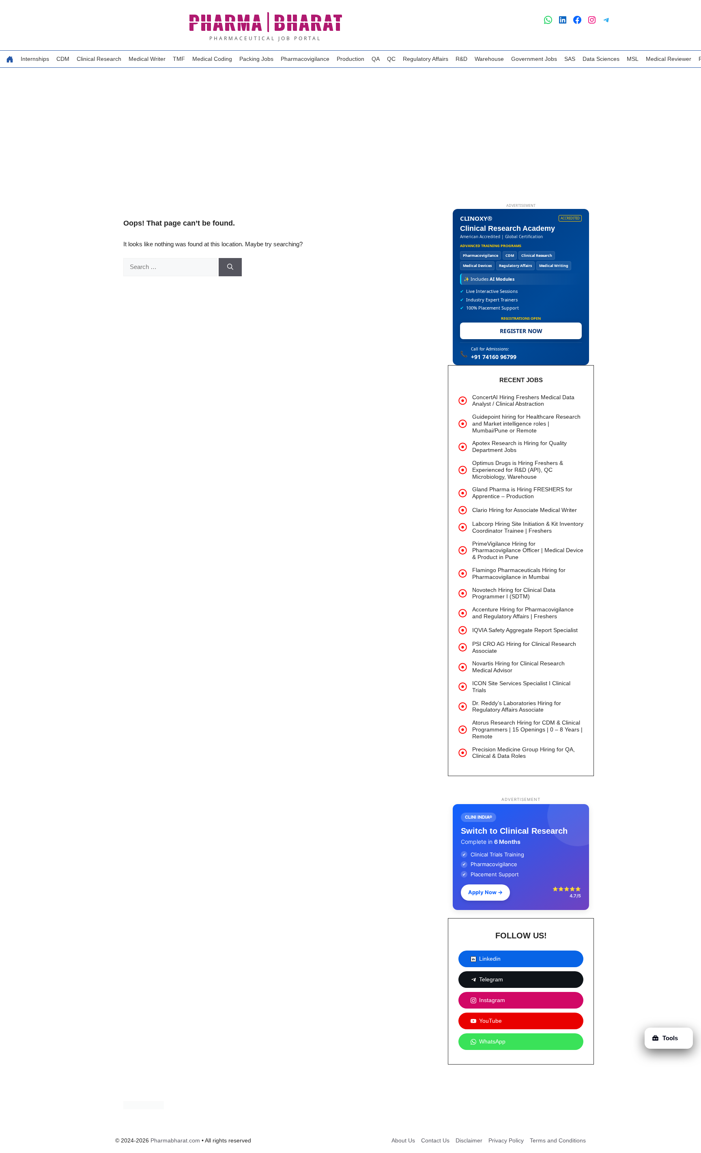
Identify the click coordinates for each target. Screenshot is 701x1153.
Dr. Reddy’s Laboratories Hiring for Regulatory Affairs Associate (516, 706)
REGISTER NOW (521, 331)
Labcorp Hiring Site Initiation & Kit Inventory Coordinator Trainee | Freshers (527, 527)
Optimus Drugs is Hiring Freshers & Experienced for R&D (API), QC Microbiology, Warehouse (517, 470)
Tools (670, 1038)
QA (376, 59)
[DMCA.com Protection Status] (143, 1107)
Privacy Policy (506, 1140)
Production (350, 59)
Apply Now (485, 892)
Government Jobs (534, 59)
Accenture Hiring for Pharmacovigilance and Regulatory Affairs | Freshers (523, 613)
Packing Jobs (256, 59)
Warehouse (489, 59)
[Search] (230, 267)
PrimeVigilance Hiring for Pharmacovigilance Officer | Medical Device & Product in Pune (527, 550)
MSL (633, 59)
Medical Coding (212, 59)
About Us (403, 1140)
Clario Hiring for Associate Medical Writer (524, 510)
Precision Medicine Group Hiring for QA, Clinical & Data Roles (523, 752)
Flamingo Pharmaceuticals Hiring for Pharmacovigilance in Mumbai (519, 573)
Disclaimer (469, 1140)
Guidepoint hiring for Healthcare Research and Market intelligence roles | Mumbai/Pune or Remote (526, 423)
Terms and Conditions (558, 1140)
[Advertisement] (350, 128)
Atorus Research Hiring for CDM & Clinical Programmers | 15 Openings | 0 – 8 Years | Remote (527, 729)
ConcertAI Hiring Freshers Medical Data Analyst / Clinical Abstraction (523, 400)
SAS (569, 59)
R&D (461, 59)
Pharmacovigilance (305, 59)
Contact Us (435, 1140)
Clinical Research (99, 59)
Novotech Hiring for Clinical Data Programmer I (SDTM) (513, 593)
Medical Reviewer (668, 59)
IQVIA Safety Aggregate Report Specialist (525, 630)
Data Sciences (601, 59)
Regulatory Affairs (425, 59)
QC (391, 59)
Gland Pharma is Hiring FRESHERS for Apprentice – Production (522, 492)
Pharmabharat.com (175, 1140)
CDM (62, 59)
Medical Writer (147, 59)
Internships (35, 59)
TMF (179, 59)
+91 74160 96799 (493, 357)
